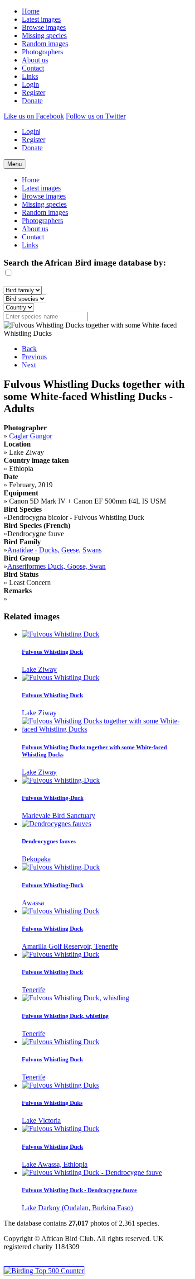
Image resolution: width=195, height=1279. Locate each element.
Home (30, 11)
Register (33, 92)
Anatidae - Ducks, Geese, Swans (54, 550)
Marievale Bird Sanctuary (58, 815)
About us (35, 60)
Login (30, 84)
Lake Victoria (41, 1120)
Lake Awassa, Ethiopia (55, 1164)
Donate (32, 101)
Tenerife (33, 990)
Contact (33, 68)
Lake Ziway (39, 669)
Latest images (41, 19)
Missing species (44, 35)
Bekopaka (36, 859)
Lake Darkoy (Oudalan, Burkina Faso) (77, 1208)
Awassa (33, 903)
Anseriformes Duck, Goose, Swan (56, 566)
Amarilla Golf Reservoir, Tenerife (70, 946)
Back (29, 348)
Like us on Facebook (34, 116)
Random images (45, 44)
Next (29, 365)
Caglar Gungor (30, 436)
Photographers (42, 52)
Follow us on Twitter (96, 116)
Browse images (44, 27)
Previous (34, 357)
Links (30, 76)
